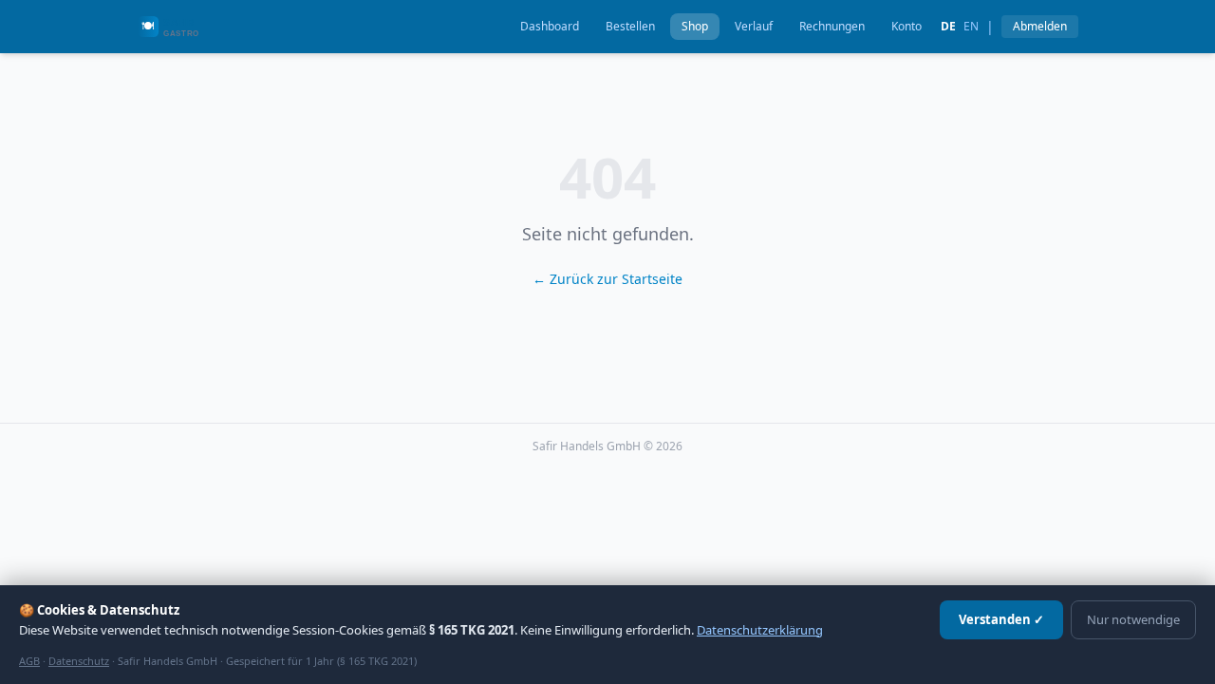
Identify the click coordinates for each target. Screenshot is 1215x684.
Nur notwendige (1133, 619)
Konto (906, 26)
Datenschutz (78, 661)
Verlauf (754, 26)
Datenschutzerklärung (760, 629)
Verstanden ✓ (1001, 619)
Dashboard (549, 26)
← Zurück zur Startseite (607, 279)
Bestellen (630, 26)
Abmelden (1040, 26)
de (948, 26)
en (971, 26)
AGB (29, 661)
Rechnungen (832, 26)
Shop (695, 26)
